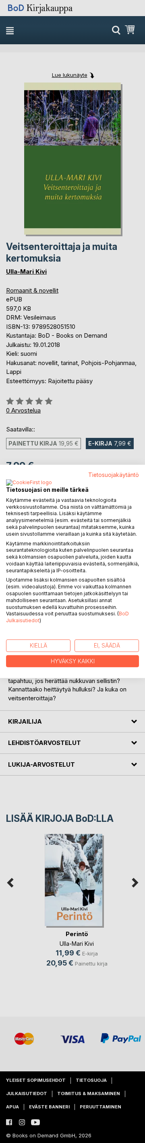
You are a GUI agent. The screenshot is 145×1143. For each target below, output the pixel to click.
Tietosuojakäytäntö (113, 475)
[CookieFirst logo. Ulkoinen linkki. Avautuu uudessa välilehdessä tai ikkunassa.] (29, 483)
